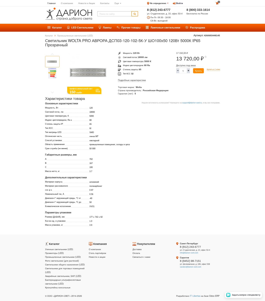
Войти (179, 3)
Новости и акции (97, 256)
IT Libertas (195, 295)
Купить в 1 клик (213, 69)
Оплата (136, 253)
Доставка (137, 249)
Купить (198, 70)
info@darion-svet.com (189, 253)
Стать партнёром (97, 253)
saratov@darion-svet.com (190, 267)
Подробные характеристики (132, 80)
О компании (95, 249)
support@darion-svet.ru (192, 102)
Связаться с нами (141, 256)
